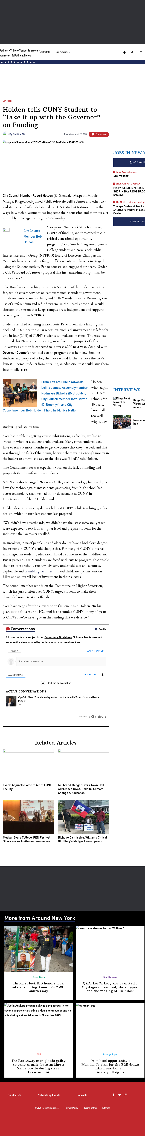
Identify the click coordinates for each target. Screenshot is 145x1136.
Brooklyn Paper (110, 1054)
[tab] (15, 675)
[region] (56, 682)
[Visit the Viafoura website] (98, 716)
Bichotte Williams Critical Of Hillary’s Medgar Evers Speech (82, 839)
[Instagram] (126, 1095)
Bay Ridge (7, 101)
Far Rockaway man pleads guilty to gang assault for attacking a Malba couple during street (38, 1066)
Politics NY (19, 134)
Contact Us (45, 52)
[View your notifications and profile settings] (124, 52)
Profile (102, 629)
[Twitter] (120, 1095)
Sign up (99, 651)
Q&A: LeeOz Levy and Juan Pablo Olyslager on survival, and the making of (110, 987)
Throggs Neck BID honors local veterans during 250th (38, 987)
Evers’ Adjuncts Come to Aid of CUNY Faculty (27, 787)
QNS (39, 1054)
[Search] (132, 52)
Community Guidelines (58, 637)
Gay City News (110, 977)
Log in (90, 651)
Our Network (62, 52)
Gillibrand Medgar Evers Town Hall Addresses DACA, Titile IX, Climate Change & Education (81, 788)
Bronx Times (39, 977)
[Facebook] (114, 1095)
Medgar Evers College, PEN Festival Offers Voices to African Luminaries (26, 839)
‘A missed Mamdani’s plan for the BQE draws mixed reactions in (110, 1066)
